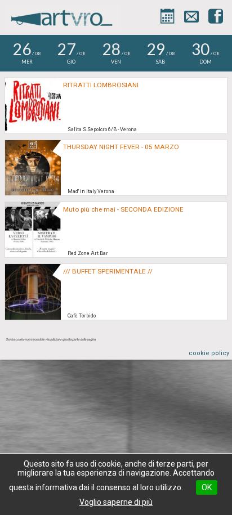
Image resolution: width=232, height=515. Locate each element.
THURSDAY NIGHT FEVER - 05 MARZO (121, 147)
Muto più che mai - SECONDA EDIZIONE (123, 209)
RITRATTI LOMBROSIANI (101, 85)
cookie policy (209, 353)
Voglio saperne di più (116, 502)
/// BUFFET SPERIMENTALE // (108, 271)
